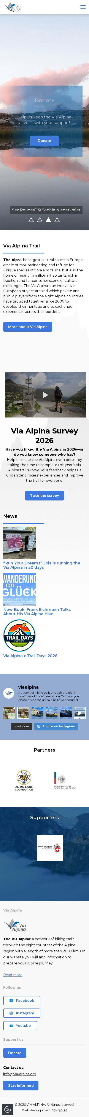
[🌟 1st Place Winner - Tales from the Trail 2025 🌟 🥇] (80, 713)
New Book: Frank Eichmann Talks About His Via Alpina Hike (37, 611)
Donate (44, 140)
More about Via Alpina (28, 327)
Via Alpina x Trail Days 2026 (30, 655)
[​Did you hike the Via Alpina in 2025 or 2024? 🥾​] (66, 713)
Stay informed (21, 1086)
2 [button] (44, 220)
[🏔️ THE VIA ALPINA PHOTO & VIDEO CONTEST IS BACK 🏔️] (23, 713)
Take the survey (44, 496)
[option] (44, 122)
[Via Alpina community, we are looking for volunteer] (37, 713)
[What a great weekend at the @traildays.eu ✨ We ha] (9, 713)
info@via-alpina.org (19, 1074)
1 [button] (35, 220)
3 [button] (53, 220)
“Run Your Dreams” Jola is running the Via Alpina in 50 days (41, 565)
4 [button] (61, 220)
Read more (12, 975)
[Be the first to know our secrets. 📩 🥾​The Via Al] (51, 713)
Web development (36, 1110)
